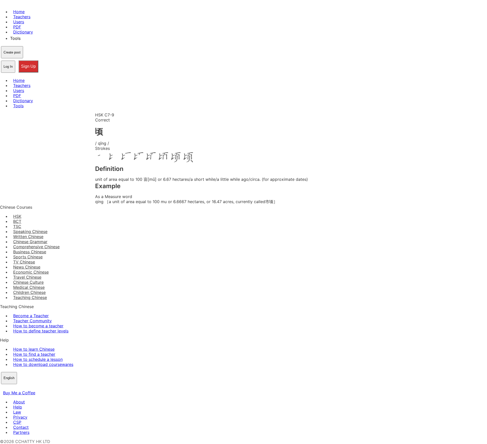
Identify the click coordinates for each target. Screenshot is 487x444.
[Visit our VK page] (15, 387)
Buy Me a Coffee (19, 392)
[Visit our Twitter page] (9, 387)
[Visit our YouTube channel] (21, 387)
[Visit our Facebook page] (3, 387)
